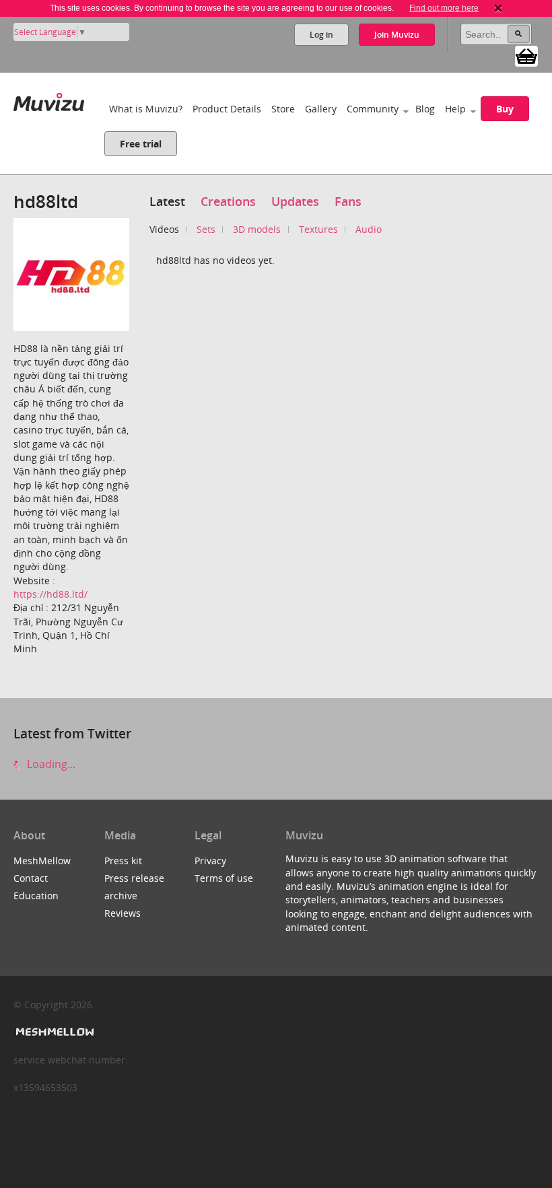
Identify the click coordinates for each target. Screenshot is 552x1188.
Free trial (141, 143)
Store (283, 108)
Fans (348, 201)
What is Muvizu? (145, 108)
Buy (505, 108)
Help (455, 108)
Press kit (123, 860)
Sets (206, 229)
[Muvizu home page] (48, 99)
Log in (321, 34)
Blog (425, 108)
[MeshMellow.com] (53, 1032)
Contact (30, 878)
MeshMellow (42, 860)
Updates (295, 201)
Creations (228, 201)
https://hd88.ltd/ (50, 594)
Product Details (227, 108)
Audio (368, 229)
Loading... (49, 764)
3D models (257, 229)
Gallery (321, 108)
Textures (318, 229)
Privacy (210, 860)
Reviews (122, 913)
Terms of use (224, 878)
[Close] (498, 8)
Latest (167, 201)
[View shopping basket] (526, 55)
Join (396, 34)
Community (373, 108)
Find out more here (444, 8)
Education (36, 895)
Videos (164, 229)
